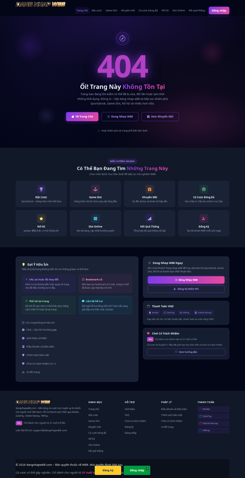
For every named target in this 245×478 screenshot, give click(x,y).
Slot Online (178, 10)
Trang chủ (82, 10)
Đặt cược (97, 10)
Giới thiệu (130, 409)
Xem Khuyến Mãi (162, 116)
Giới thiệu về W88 (36, 338)
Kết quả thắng (197, 10)
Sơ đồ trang (33, 372)
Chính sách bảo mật (37, 355)
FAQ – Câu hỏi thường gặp (41, 329)
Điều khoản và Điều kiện (40, 346)
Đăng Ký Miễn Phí (188, 289)
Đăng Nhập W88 (188, 280)
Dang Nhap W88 (122, 116)
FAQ (127, 415)
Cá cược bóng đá (148, 10)
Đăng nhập (219, 10)
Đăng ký (129, 427)
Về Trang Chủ (84, 116)
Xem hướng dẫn (188, 351)
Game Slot (111, 10)
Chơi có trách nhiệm (135, 421)
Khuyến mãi (128, 10)
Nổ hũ (165, 10)
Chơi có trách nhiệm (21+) (41, 363)
